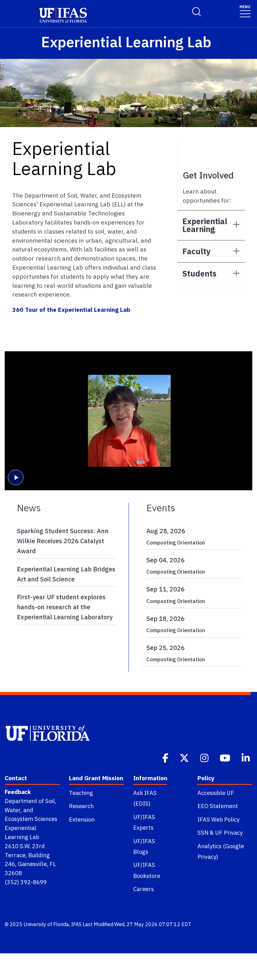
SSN (202, 832)
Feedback (18, 792)
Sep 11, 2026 (165, 589)
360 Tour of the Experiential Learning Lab (71, 309)
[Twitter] (185, 757)
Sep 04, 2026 (165, 560)
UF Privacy (229, 832)
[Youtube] (226, 757)
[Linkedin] (246, 757)
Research (81, 806)
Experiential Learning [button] (204, 225)
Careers (143, 889)
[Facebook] (166, 757)
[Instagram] (205, 757)
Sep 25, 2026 (165, 647)
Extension (82, 819)
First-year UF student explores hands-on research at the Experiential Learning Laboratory (65, 607)
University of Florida (46, 924)
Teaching (81, 792)
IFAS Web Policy (218, 819)
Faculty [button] (196, 251)
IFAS (76, 924)
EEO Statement (217, 806)
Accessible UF (215, 792)
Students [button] (199, 273)
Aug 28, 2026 (165, 531)
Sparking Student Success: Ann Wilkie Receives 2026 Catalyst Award (62, 541)
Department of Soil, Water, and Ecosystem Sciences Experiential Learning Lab (31, 819)
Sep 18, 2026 (165, 618)
